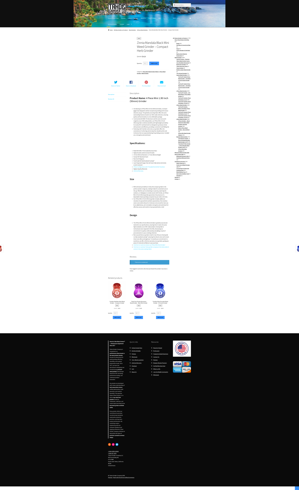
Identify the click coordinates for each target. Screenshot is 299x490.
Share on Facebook (131, 86)
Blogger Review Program (160, 363)
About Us (143, 18)
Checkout (134, 366)
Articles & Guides (112, 24)
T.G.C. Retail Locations (138, 360)
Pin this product (146, 86)
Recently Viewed (157, 348)
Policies (122, 24)
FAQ (159, 18)
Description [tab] (111, 94)
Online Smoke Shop (113, 18)
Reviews (123, 18)
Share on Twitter (115, 86)
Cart (133, 369)
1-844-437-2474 (112, 453)
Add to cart (154, 63)
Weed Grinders (132, 30)
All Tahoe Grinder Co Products (121, 30)
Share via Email (162, 86)
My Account (156, 351)
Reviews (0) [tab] (111, 99)
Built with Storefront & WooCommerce (123, 477)
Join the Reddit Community (160, 372)
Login (128, 24)
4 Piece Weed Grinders (142, 30)
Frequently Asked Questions (160, 354)
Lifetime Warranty (133, 18)
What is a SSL (156, 369)
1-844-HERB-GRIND (113, 451)
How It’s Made (152, 18)
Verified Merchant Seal (159, 366)
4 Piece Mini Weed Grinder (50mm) (151, 71)
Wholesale (134, 357)
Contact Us (156, 357)
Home (111, 30)
